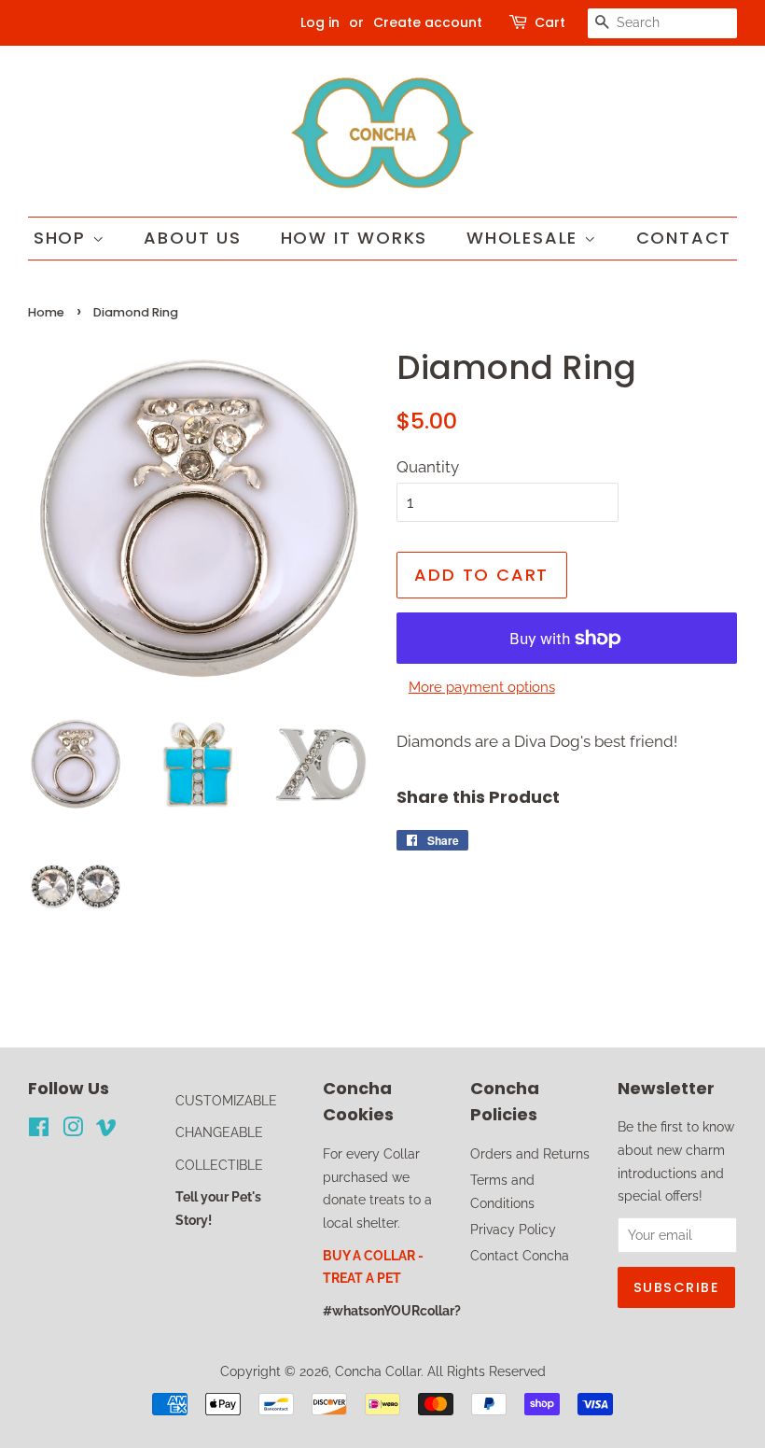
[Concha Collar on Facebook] (38, 1130)
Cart (550, 22)
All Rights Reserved (486, 1371)
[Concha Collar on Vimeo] (106, 1130)
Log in (320, 22)
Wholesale (525, 237)
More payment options (482, 687)
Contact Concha (519, 1255)
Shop (63, 237)
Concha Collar (378, 1371)
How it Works (354, 237)
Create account (427, 22)
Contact (684, 237)
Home (46, 312)
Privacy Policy (513, 1229)
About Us (192, 237)
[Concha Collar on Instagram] (73, 1130)
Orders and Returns (530, 1153)
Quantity (427, 466)
